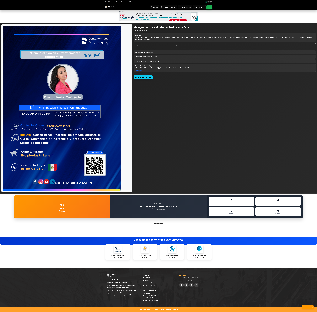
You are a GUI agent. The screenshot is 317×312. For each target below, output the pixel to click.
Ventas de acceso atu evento (145, 256)
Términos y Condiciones (151, 300)
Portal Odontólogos (110, 1)
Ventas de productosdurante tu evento (199, 256)
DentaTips (136, 1)
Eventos (147, 280)
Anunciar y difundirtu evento (172, 256)
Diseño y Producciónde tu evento (117, 256)
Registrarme (307, 307)
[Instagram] (196, 285)
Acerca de (146, 293)
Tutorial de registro (150, 285)
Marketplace (129, 1)
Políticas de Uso (149, 298)
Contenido (146, 275)
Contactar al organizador (143, 77)
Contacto (182, 275)
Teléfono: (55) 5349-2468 (186, 280)
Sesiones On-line (120, 1)
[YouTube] (181, 285)
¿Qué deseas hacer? (150, 290)
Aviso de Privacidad (150, 295)
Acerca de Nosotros (113, 280)
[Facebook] (191, 285)
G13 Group (175, 309)
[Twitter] (186, 285)
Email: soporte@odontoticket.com (188, 277)
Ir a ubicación (138, 70)
